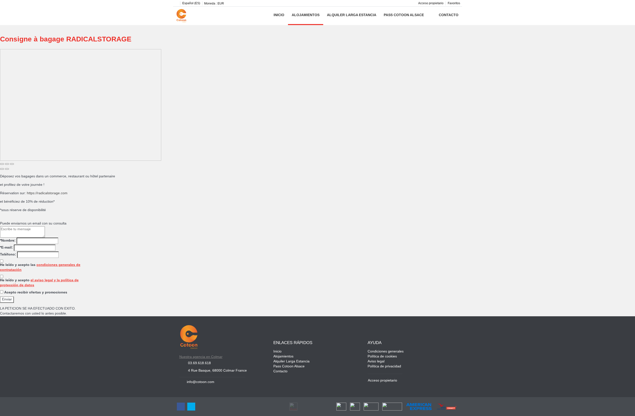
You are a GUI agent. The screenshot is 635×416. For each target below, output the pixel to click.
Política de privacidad (384, 366)
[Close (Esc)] (2, 164)
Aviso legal (376, 361)
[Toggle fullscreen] (7, 164)
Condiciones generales (386, 351)
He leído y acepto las (40, 267)
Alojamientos (305, 15)
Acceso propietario (431, 3)
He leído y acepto (39, 283)
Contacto (448, 15)
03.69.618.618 (199, 363)
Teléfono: (8, 254)
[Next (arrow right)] (7, 169)
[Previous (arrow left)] (2, 169)
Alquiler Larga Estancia (351, 15)
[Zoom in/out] (12, 164)
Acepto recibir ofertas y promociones (35, 292)
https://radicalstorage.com (47, 193)
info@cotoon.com (200, 382)
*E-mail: (6, 248)
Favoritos (454, 3)
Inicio (279, 15)
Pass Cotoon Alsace (404, 15)
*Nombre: (8, 241)
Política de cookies (382, 356)
